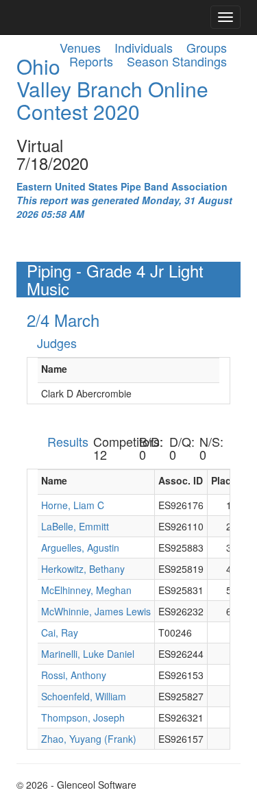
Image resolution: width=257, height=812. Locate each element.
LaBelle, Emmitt (75, 526)
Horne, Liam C (72, 505)
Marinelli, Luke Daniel (87, 654)
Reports (91, 61)
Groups (206, 47)
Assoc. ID (180, 480)
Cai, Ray (59, 632)
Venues (80, 47)
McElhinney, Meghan (86, 590)
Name (54, 369)
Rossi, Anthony (73, 675)
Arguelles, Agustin (80, 547)
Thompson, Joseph (83, 717)
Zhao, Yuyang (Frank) (88, 739)
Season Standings (177, 61)
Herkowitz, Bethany (83, 569)
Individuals (143, 47)
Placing (228, 480)
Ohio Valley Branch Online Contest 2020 (112, 88)
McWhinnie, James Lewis (96, 611)
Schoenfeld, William (83, 696)
